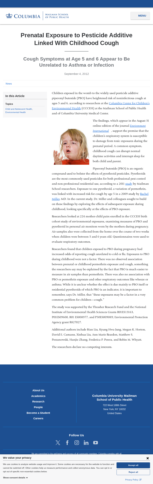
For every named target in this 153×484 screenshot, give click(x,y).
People (38, 407)
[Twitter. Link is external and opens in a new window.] (57, 442)
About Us (38, 390)
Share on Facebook (133, 83)
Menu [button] (142, 15)
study (128, 183)
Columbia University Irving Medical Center (76, 3)
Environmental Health (15, 112)
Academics (38, 396)
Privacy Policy (132, 479)
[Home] (37, 15)
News (9, 83)
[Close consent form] (147, 458)
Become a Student (38, 412)
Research (38, 401)
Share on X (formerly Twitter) (138, 83)
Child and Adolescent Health (18, 109)
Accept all (133, 465)
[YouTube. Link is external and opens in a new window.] (95, 442)
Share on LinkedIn (143, 83)
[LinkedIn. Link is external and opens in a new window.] (86, 442)
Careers (38, 418)
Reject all (133, 472)
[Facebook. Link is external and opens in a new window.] (67, 442)
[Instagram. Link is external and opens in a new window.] (76, 442)
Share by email (148, 83)
